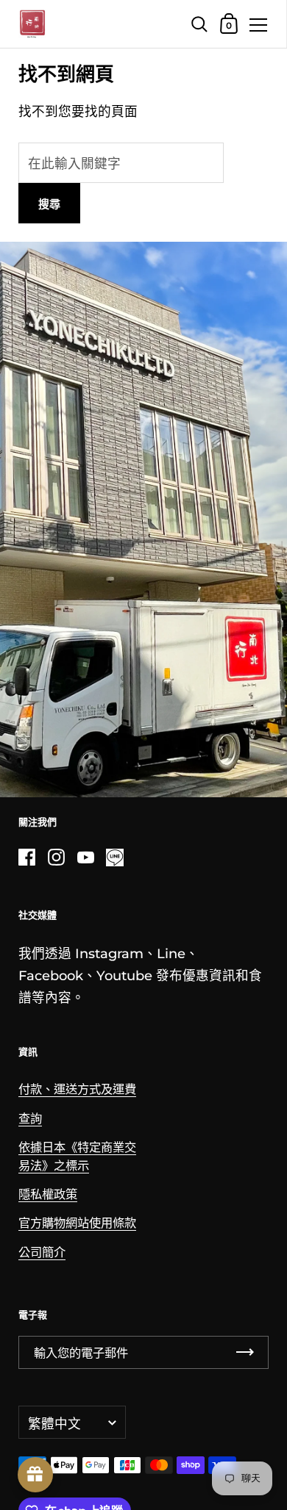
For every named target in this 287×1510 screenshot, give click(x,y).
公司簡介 (41, 1252)
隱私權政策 (47, 1194)
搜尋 (49, 204)
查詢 (30, 1118)
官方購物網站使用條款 (77, 1222)
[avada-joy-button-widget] (35, 1474)
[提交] (245, 1352)
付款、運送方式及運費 (77, 1089)
